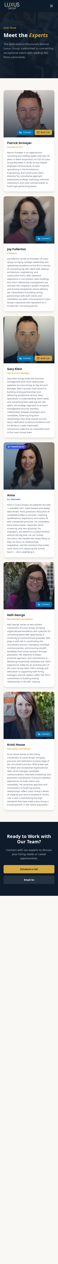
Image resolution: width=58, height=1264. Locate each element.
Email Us (29, 879)
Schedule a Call (29, 869)
